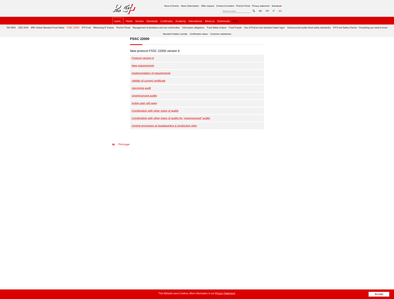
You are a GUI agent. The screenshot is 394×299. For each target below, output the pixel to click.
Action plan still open (144, 103)
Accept (379, 294)
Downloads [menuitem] (223, 21)
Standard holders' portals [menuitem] (175, 34)
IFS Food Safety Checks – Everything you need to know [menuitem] (360, 27)
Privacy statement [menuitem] (260, 6)
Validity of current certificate (148, 80)
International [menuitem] (195, 21)
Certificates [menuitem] (166, 21)
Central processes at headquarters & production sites (164, 125)
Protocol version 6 (143, 58)
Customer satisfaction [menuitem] (220, 34)
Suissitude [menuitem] (277, 6)
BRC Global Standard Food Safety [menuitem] (47, 27)
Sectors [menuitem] (139, 21)
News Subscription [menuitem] (190, 6)
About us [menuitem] (210, 21)
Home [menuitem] (129, 21)
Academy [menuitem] (180, 21)
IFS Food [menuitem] (86, 27)
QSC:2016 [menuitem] (23, 27)
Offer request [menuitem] (207, 6)
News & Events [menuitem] (171, 6)
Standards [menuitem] (152, 21)
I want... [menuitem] (118, 21)
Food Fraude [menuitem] (235, 27)
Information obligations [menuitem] (193, 27)
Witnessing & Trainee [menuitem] (103, 27)
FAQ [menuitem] (235, 21)
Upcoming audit (141, 88)
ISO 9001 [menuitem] (11, 27)
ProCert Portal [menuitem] (243, 6)
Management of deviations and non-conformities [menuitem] (156, 27)
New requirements (143, 65)
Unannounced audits (144, 95)
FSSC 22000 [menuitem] (72, 27)
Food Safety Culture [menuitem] (216, 27)
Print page (124, 144)
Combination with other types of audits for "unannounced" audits (171, 118)
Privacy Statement (225, 293)
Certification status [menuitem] (199, 34)
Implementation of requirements (151, 73)
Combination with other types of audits (155, 110)
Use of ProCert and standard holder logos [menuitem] (264, 27)
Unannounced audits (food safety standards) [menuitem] (309, 27)
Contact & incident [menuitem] (225, 6)
